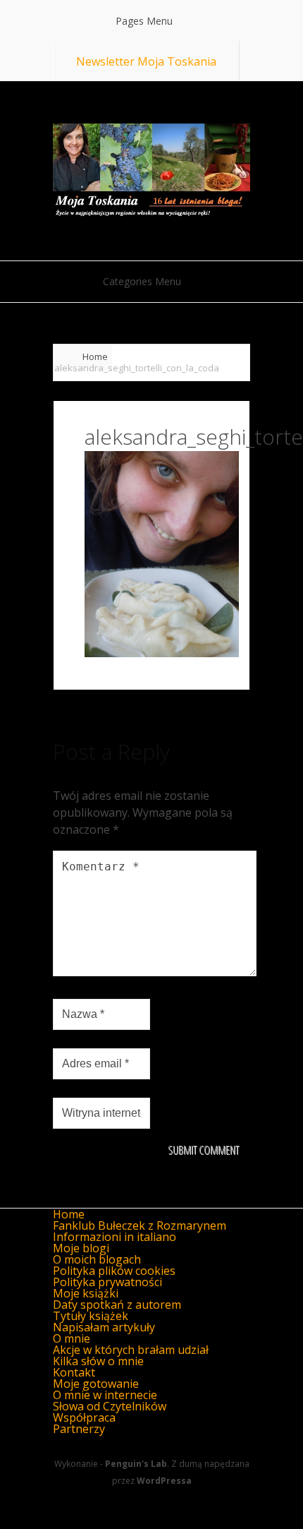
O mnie (71, 1338)
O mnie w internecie (105, 1395)
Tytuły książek (90, 1316)
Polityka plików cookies (114, 1270)
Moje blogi (81, 1248)
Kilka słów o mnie (98, 1361)
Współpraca (84, 1417)
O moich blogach (97, 1259)
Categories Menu (142, 281)
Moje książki (85, 1293)
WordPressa (164, 1481)
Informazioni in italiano (114, 1237)
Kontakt (74, 1372)
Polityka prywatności (107, 1282)
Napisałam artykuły (104, 1327)
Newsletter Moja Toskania (146, 61)
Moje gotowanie (96, 1383)
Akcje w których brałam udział (131, 1349)
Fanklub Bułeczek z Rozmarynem (139, 1225)
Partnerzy (79, 1429)
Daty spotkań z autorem (117, 1304)
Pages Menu (144, 21)
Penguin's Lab (136, 1464)
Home (95, 356)
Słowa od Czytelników (109, 1406)
